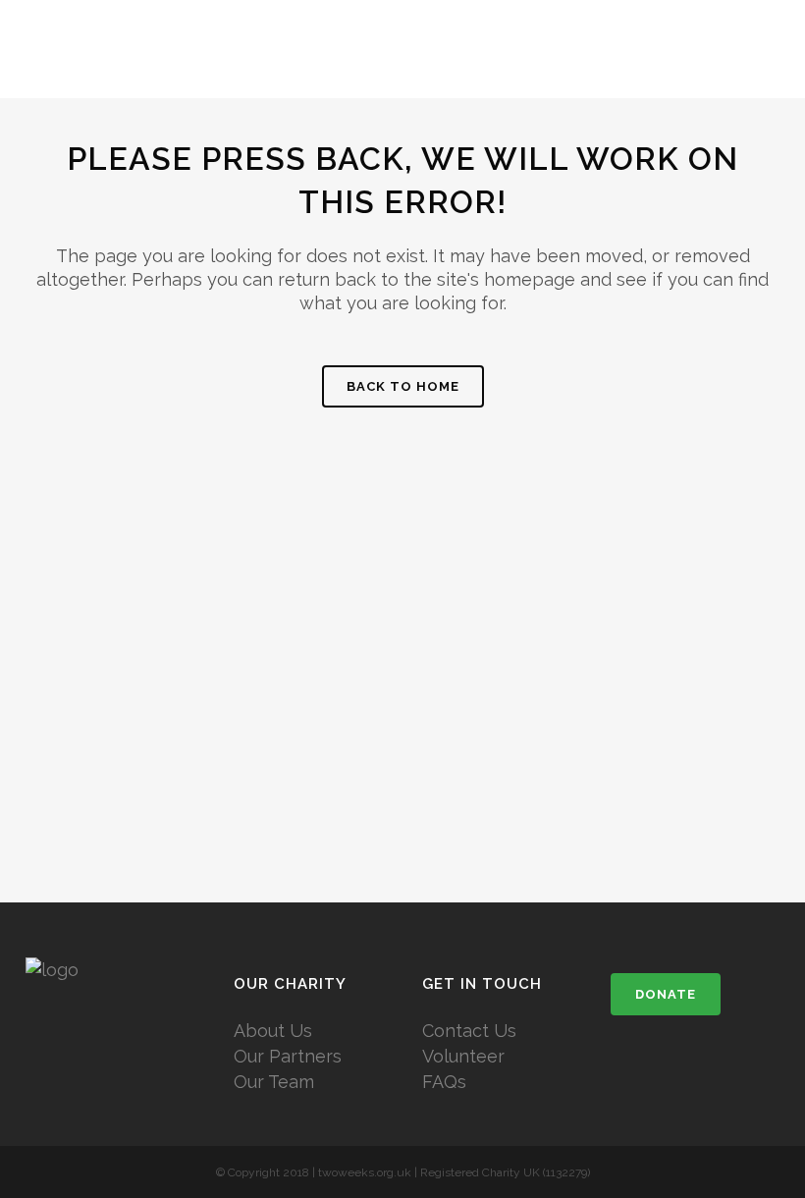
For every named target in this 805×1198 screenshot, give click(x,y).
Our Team (274, 1081)
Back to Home (403, 386)
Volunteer (463, 1056)
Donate (665, 994)
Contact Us (469, 1030)
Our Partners (288, 1056)
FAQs (444, 1081)
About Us (273, 1030)
